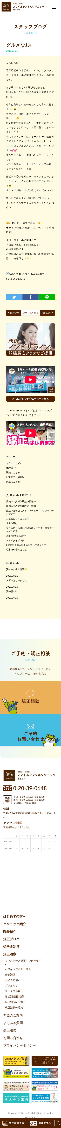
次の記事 (47, 312)
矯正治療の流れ (14, 1007)
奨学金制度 (11, 946)
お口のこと (12, 463)
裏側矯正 (10, 974)
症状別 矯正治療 (14, 996)
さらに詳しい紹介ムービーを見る (30, 398)
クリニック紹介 (14, 924)
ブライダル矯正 (14, 991)
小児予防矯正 (12, 980)
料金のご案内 (13, 1015)
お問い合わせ (13, 1038)
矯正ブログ (11, 939)
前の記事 (14, 312)
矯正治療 (9, 954)
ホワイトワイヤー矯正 (18, 969)
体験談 (9, 468)
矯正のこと (12, 481)
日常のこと (12, 477)
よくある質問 (13, 1023)
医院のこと (12, 472)
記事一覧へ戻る (31, 312)
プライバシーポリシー (19, 1045)
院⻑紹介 (9, 931)
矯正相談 (9, 1030)
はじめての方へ (14, 916)
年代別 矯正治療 (14, 1002)
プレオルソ (11, 985)
